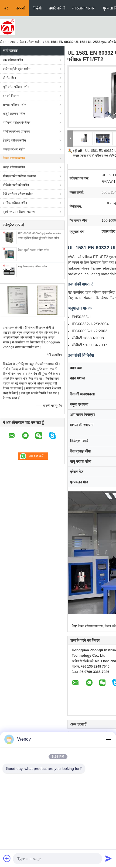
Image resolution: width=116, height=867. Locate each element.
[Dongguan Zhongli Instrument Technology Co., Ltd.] (7, 27)
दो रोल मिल (9, 78)
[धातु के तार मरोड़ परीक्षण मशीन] (9, 270)
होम (2, 42)
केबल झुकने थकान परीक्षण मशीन (33, 249)
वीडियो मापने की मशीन (16, 185)
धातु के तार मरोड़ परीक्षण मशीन (32, 266)
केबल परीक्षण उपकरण (90, 626)
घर (6, 8)
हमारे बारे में (57, 8)
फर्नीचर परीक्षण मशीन (15, 203)
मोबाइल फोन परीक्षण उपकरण (19, 176)
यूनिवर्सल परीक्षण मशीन (16, 87)
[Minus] (108, 739)
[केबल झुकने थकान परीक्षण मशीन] (9, 254)
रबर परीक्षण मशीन (13, 60)
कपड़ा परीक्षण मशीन (14, 149)
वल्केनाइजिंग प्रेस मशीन (16, 69)
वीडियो (37, 8)
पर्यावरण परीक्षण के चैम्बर (16, 122)
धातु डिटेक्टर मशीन (14, 114)
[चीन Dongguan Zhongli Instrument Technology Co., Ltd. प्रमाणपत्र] (17, 300)
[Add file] (7, 858)
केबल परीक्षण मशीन (31, 42)
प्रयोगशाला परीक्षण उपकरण (19, 212)
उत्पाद (11, 42)
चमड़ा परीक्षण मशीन (14, 167)
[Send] (108, 858)
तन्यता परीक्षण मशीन (14, 105)
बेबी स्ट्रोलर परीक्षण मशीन (18, 194)
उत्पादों (20, 8)
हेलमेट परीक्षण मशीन (14, 140)
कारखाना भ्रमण (83, 8)
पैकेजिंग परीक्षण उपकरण (16, 131)
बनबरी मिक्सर (11, 96)
